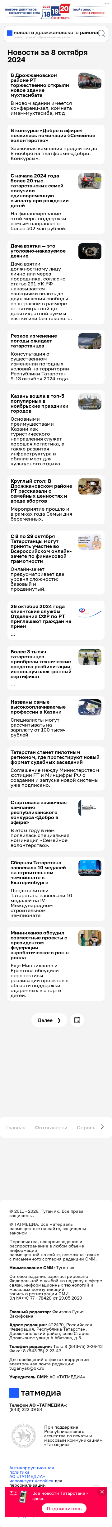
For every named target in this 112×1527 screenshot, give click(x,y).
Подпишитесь (64, 1508)
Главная (16, 1127)
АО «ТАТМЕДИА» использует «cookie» (31, 1478)
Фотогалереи (51, 1127)
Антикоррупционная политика (31, 1470)
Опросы (86, 1127)
